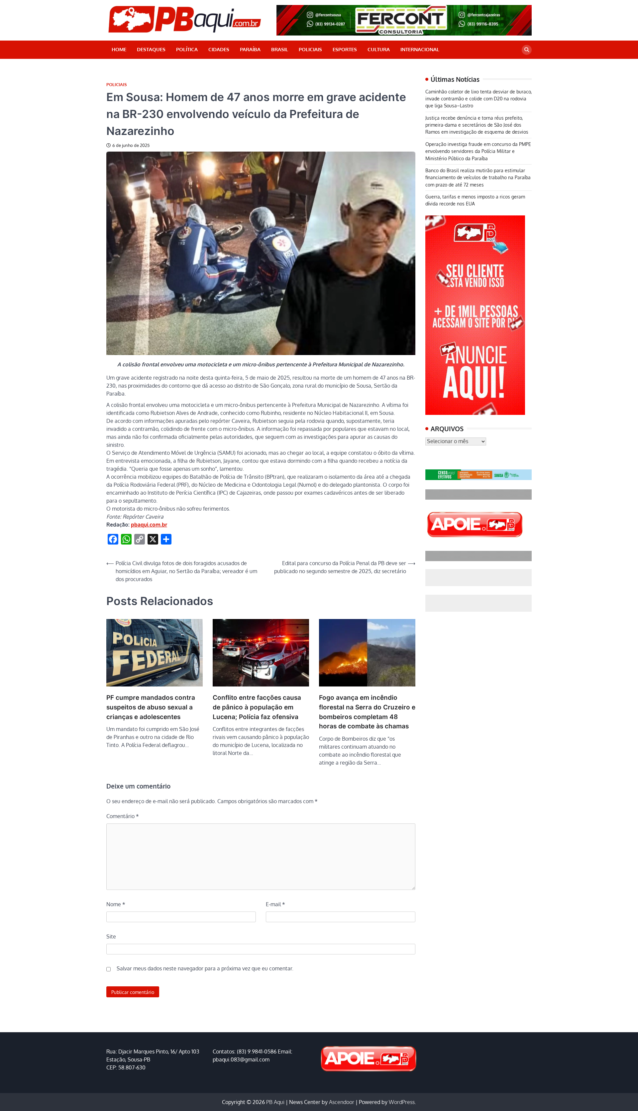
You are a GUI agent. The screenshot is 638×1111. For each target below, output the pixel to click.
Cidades (218, 49)
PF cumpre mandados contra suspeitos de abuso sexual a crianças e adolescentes (150, 707)
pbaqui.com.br (149, 524)
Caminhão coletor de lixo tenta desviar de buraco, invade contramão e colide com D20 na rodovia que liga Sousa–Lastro (478, 98)
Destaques (151, 49)
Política (187, 49)
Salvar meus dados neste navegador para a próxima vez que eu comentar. (205, 968)
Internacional (419, 49)
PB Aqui (275, 1102)
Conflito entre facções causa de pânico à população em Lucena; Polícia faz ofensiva (257, 707)
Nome (115, 904)
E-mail (275, 904)
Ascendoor (341, 1102)
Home (119, 49)
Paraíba (250, 49)
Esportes (345, 49)
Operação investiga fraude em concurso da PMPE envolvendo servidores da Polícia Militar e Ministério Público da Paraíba (478, 151)
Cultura (379, 49)
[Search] (527, 50)
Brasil (279, 49)
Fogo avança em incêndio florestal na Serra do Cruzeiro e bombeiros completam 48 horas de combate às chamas (367, 712)
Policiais (310, 49)
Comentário (122, 816)
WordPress (402, 1102)
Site (111, 936)
